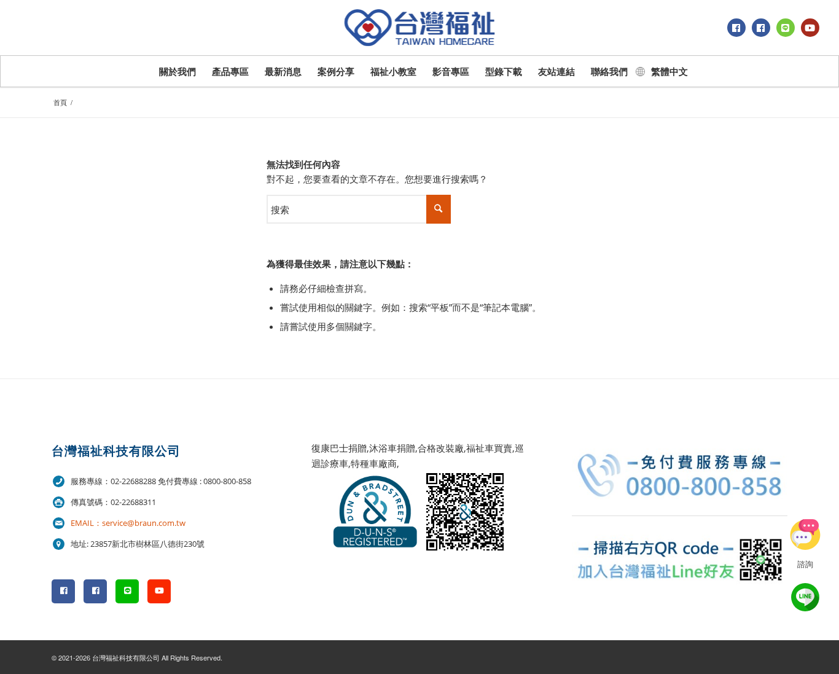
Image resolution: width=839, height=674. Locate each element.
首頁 (60, 102)
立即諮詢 (805, 534)
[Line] (785, 27)
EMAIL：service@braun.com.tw (128, 522)
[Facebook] (736, 27)
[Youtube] (810, 27)
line (805, 597)
